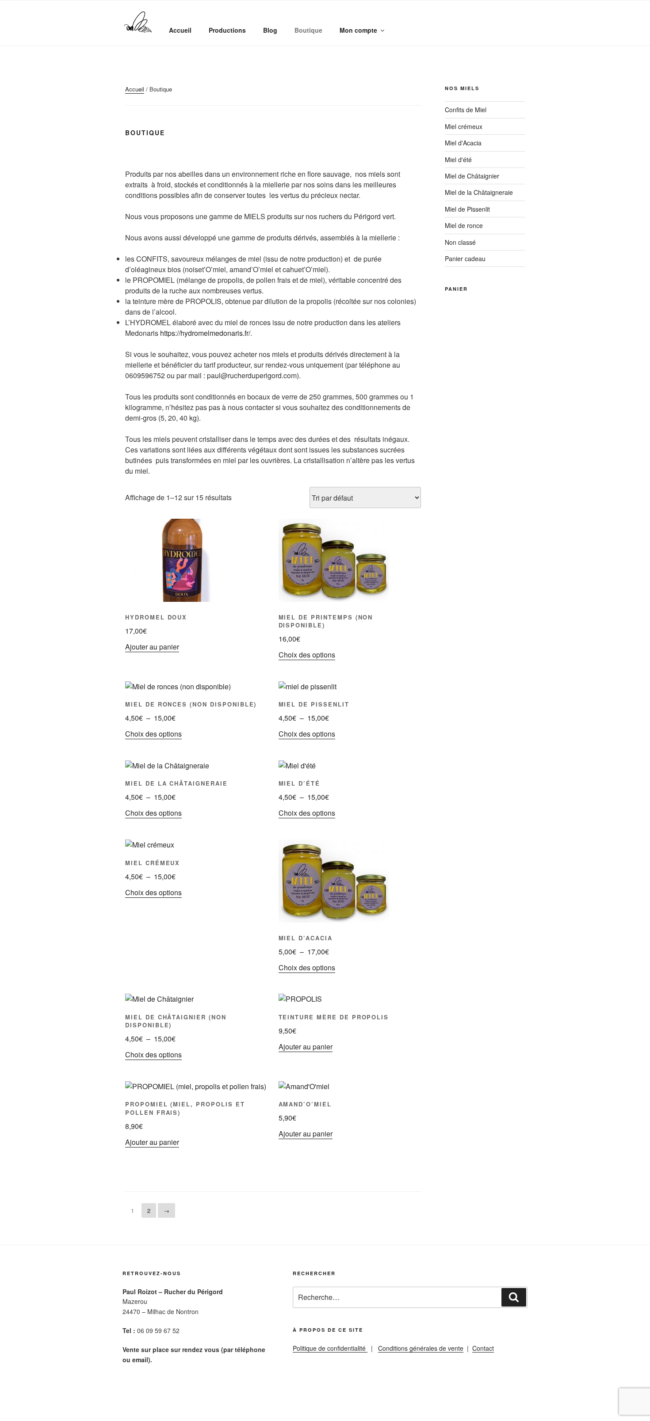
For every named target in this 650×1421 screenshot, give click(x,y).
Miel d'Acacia (463, 142)
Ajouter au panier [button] (152, 647)
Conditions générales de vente (420, 1348)
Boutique (308, 30)
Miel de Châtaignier (472, 175)
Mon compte (358, 30)
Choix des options (307, 655)
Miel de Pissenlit (467, 209)
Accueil (180, 30)
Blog (270, 30)
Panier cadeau (465, 258)
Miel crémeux (463, 126)
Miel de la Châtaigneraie (479, 192)
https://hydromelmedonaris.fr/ (205, 333)
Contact (483, 1348)
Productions (227, 30)
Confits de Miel (465, 109)
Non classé (460, 242)
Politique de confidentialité (330, 1348)
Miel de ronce (464, 225)
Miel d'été (458, 159)
